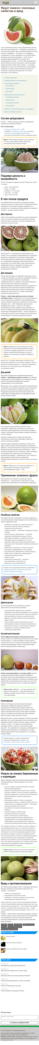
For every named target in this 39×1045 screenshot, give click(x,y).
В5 (18, 129)
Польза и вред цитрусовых (9, 929)
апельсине (6, 742)
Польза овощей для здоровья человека (12, 990)
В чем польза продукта (12, 83)
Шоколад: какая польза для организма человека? (15, 975)
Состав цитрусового (11, 77)
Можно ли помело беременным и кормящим (19, 109)
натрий (22, 133)
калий (20, 131)
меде (27, 740)
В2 (16, 129)
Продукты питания (28, 924)
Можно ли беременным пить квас (11, 985)
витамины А (8, 129)
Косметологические (12, 103)
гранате (27, 742)
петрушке (19, 571)
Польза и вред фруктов (15, 927)
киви (17, 742)
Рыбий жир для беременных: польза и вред (14, 970)
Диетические (10, 100)
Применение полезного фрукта (15, 94)
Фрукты (10, 924)
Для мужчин (10, 86)
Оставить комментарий (19, 1022)
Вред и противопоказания (13, 112)
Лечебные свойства (12, 97)
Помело (4, 927)
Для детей (9, 91)
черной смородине (9, 571)
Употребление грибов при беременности (13, 965)
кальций (25, 131)
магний (7, 133)
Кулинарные (10, 105)
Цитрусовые (17, 924)
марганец (13, 133)
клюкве (22, 742)
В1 (13, 129)
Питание (4, 924)
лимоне (13, 742)
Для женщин (10, 88)
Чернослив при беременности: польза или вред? (15, 980)
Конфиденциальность (19, 1030)
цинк (27, 133)
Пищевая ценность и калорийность (16, 80)
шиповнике (20, 569)
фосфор (15, 131)
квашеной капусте (10, 569)
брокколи (28, 569)
